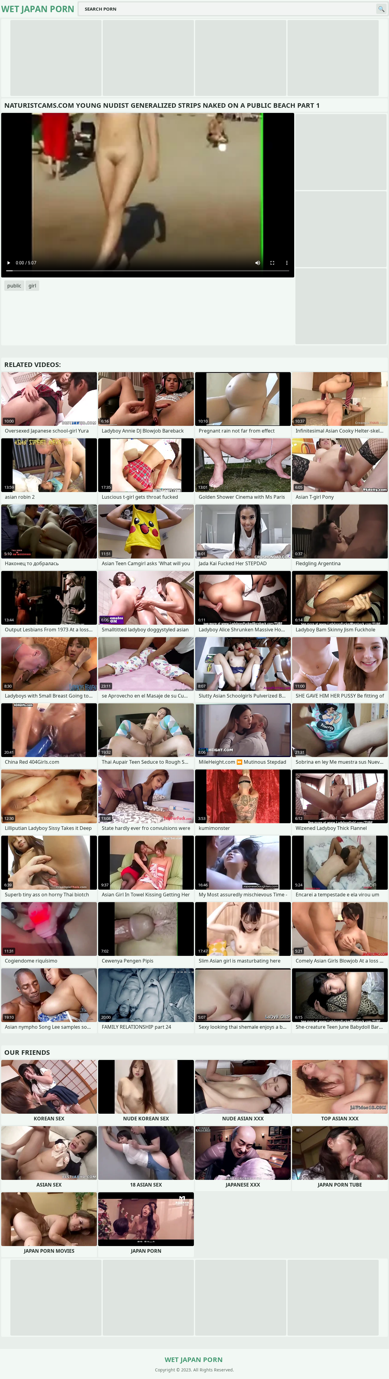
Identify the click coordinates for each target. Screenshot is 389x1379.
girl (32, 285)
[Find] (381, 9)
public (14, 285)
